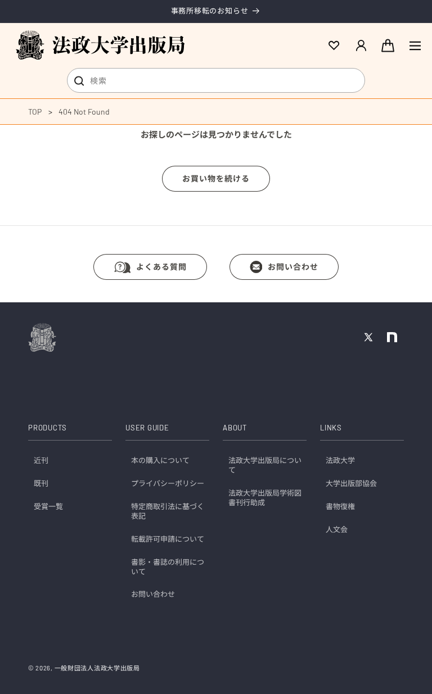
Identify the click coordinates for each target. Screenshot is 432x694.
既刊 (41, 483)
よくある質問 (161, 266)
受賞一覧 (48, 506)
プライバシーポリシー (167, 483)
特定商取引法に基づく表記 (167, 511)
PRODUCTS (47, 427)
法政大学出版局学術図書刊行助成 (265, 497)
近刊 (41, 460)
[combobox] (216, 80)
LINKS (331, 427)
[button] (415, 45)
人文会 (337, 529)
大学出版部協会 (351, 483)
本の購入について (160, 460)
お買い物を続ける (216, 178)
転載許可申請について (167, 538)
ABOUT (235, 427)
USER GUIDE (147, 427)
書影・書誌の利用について (167, 566)
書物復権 (340, 506)
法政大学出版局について (265, 465)
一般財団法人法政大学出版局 (97, 668)
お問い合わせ (293, 266)
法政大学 (340, 460)
